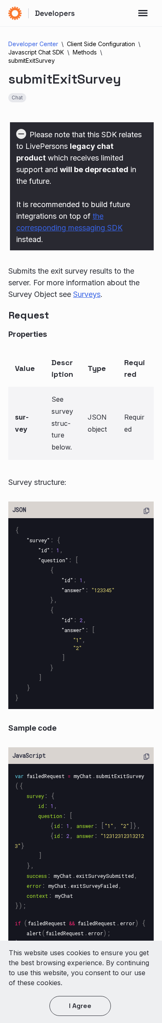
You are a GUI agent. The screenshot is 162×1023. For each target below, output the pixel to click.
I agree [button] (80, 1005)
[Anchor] (58, 314)
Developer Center (33, 43)
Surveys (87, 294)
